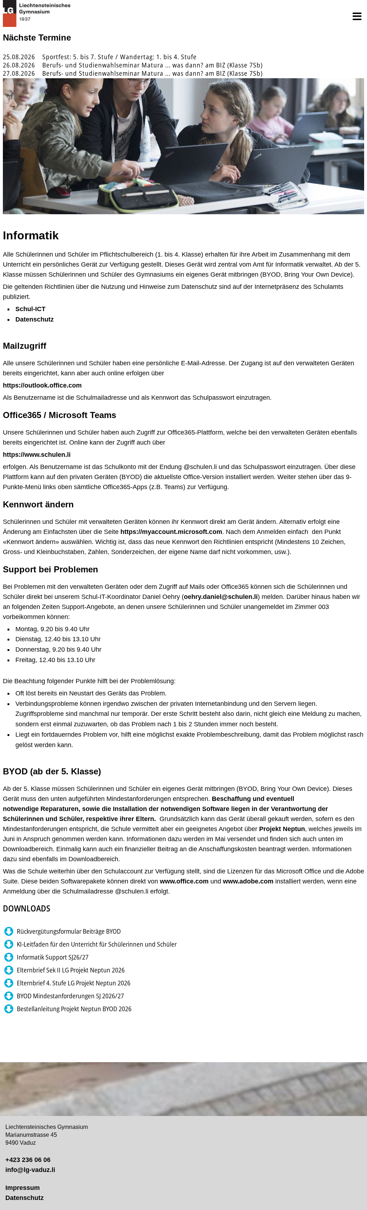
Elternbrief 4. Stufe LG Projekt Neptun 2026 (73, 983)
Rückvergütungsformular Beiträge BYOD (69, 931)
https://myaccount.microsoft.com (171, 531)
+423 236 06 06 (28, 1159)
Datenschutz (34, 319)
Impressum (22, 1187)
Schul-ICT (30, 309)
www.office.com (184, 881)
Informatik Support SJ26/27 (53, 957)
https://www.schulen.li (37, 454)
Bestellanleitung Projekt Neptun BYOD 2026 (74, 1008)
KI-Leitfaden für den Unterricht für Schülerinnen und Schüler (97, 944)
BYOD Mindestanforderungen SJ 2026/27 (70, 995)
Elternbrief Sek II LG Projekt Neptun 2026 (71, 970)
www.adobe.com (248, 881)
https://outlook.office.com (42, 385)
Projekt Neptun (282, 829)
